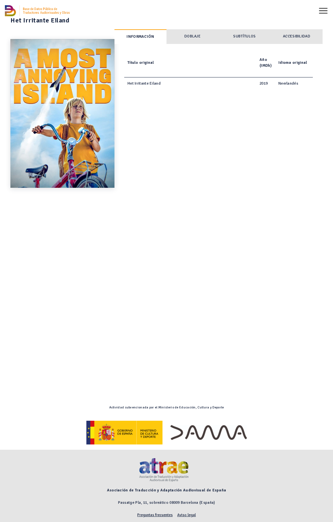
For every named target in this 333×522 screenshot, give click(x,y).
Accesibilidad (296, 36)
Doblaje (192, 36)
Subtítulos (244, 36)
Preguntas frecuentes (155, 515)
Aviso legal (186, 515)
